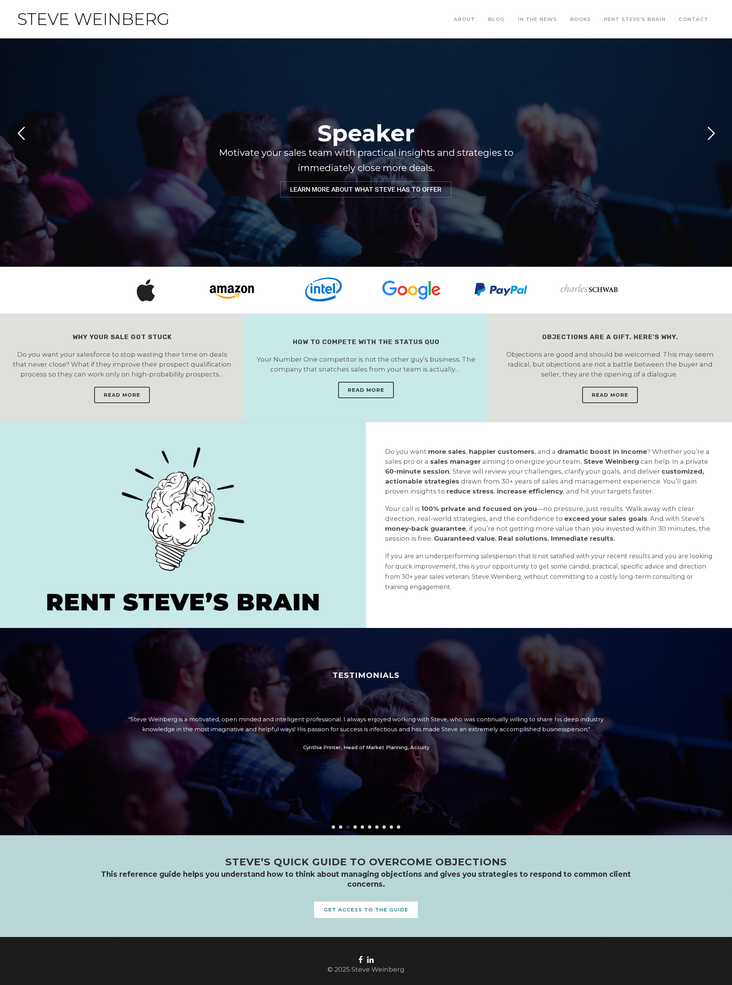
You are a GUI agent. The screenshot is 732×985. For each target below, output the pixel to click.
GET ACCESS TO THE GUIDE (366, 910)
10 (398, 827)
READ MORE (122, 395)
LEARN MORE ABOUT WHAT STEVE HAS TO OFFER (365, 189)
